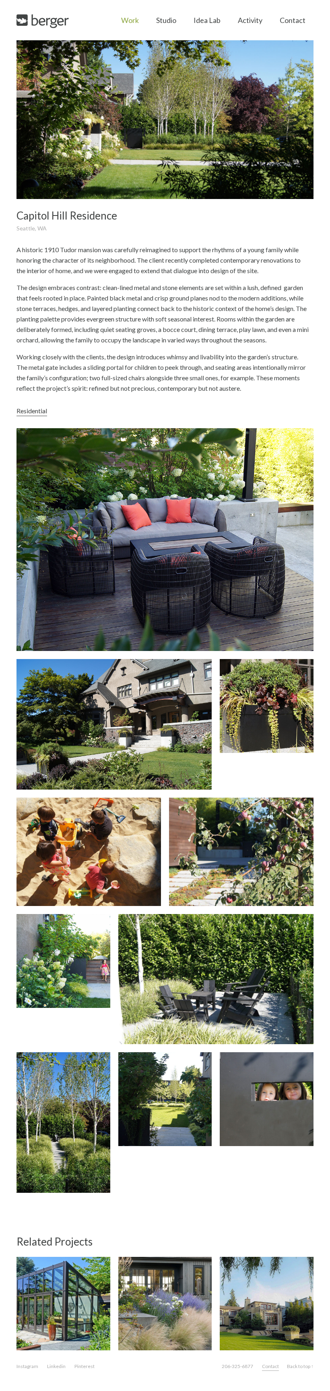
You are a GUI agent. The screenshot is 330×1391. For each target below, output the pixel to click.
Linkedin (56, 1366)
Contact (292, 20)
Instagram (27, 1366)
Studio (166, 20)
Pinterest (84, 1366)
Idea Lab (207, 20)
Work (130, 20)
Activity (250, 20)
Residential (31, 411)
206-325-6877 (237, 1366)
